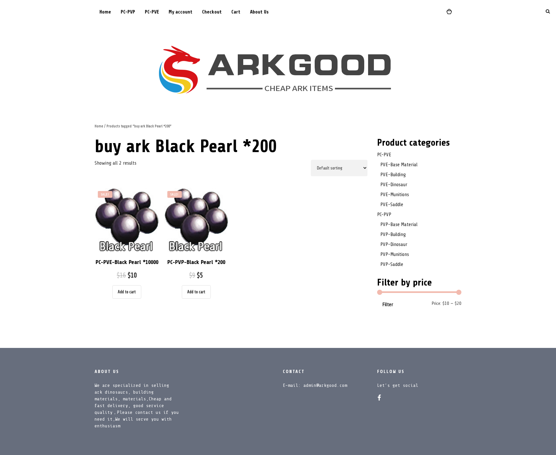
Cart (235, 12)
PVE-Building (393, 174)
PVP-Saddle (391, 264)
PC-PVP (128, 12)
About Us (259, 12)
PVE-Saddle (391, 204)
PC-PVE (152, 12)
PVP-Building (393, 234)
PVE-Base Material (399, 165)
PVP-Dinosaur (393, 244)
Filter (387, 304)
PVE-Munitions (394, 194)
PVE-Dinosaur (393, 184)
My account (180, 12)
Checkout (212, 12)
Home (105, 12)
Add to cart (127, 291)
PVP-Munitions (394, 254)
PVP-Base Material (399, 224)
